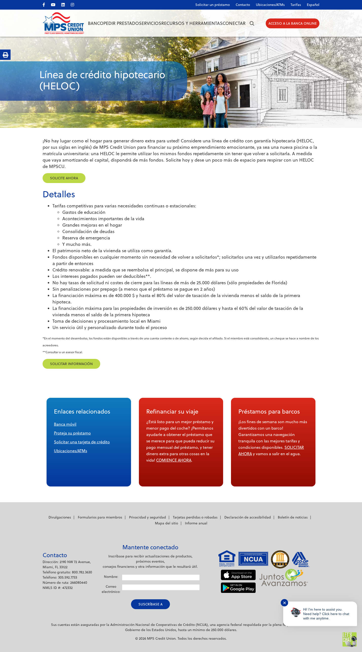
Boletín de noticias (293, 517)
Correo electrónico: (111, 589)
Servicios (150, 23)
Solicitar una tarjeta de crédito (82, 442)
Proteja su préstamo (72, 433)
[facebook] (46, 4)
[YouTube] (55, 4)
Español (313, 4)
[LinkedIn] (65, 4)
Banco (95, 23)
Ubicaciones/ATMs (70, 450)
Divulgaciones (60, 517)
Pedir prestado (121, 23)
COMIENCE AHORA (173, 460)
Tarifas (296, 4)
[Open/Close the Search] (252, 23)
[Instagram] (75, 4)
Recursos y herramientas (192, 23)
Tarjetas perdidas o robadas (195, 517)
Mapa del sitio (166, 523)
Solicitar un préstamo (212, 4)
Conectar (234, 23)
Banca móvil (65, 424)
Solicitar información (71, 363)
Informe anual (196, 523)
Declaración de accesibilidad (247, 517)
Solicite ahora (64, 178)
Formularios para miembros (100, 517)
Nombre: (111, 576)
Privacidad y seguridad (147, 517)
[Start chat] (349, 639)
